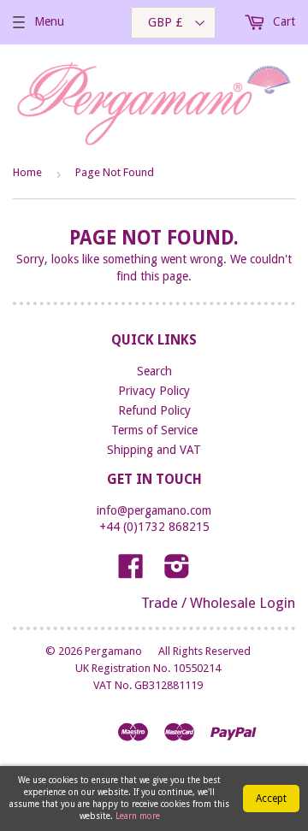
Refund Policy (154, 410)
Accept (271, 798)
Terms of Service (154, 430)
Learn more (138, 816)
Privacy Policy (154, 391)
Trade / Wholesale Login (218, 602)
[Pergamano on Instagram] (177, 572)
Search (154, 371)
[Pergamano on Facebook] (131, 572)
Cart (282, 21)
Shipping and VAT (154, 450)
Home (27, 172)
